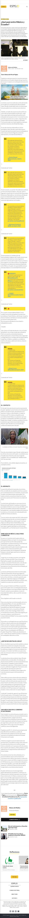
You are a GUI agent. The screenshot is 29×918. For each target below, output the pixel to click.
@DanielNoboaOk (13, 278)
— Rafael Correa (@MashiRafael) (12, 369)
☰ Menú (3, 6)
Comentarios (13, 819)
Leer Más (7, 97)
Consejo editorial (15, 890)
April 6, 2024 (17, 226)
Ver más (12, 814)
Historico (14, 898)
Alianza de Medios (14, 808)
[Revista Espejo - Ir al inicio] (14, 883)
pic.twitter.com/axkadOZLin (15, 290)
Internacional (5, 19)
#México (10, 281)
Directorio (14, 894)
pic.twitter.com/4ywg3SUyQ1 (16, 221)
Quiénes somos (14, 886)
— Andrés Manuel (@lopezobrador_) (13, 158)
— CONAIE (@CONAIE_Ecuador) (13, 294)
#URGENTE (12, 273)
